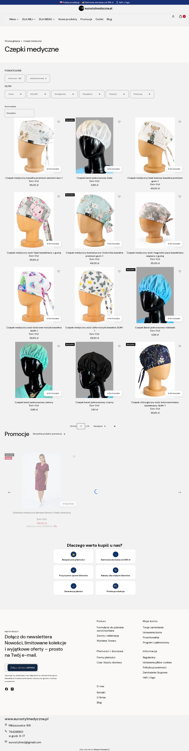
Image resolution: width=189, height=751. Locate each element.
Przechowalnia (151, 637)
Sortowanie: (10, 106)
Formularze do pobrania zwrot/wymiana (110, 629)
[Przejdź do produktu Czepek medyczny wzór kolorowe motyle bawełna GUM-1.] (34, 295)
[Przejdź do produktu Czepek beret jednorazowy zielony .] (34, 370)
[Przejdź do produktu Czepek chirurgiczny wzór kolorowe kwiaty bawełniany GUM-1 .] (155, 370)
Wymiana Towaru (106, 640)
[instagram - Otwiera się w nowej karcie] (12, 689)
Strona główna (12, 41)
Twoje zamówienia (153, 627)
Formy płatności (106, 657)
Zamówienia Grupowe (155, 672)
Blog (99, 702)
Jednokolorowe (38, 78)
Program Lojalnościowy (156, 642)
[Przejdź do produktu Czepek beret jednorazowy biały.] (94, 145)
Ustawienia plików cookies (157, 662)
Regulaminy (149, 657)
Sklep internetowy (93, 749)
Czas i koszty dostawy (109, 662)
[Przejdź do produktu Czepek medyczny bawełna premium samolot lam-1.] (34, 145)
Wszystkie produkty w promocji (47, 434)
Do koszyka (54, 169)
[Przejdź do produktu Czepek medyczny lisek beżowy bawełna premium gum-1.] (155, 145)
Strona (73, 426)
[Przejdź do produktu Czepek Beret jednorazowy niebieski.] (155, 295)
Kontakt (101, 692)
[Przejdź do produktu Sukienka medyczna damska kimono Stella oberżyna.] (42, 480)
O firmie (101, 697)
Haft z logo (149, 677)
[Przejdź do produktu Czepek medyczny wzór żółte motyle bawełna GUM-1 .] (94, 295)
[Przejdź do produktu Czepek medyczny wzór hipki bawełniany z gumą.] (34, 220)
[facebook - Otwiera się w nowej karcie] (6, 689)
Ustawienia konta (152, 632)
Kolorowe (14, 78)
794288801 (16, 732)
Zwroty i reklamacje (108, 635)
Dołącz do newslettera (22, 667)
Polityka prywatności (154, 667)
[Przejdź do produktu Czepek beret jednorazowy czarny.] (94, 370)
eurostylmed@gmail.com (25, 742)
